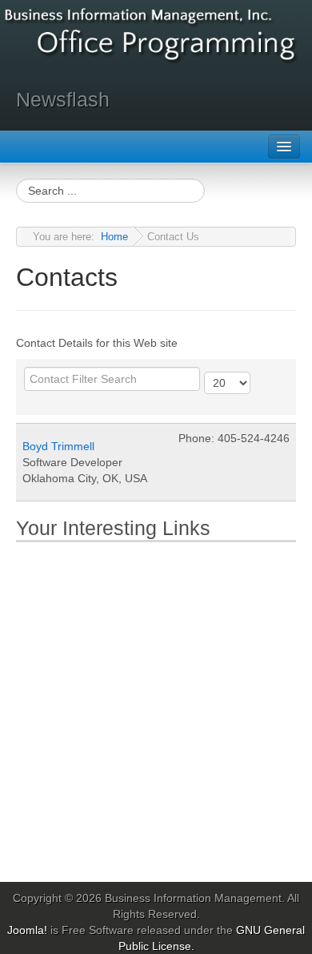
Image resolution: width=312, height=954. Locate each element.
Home (114, 237)
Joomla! (27, 930)
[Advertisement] (156, 709)
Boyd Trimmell (58, 446)
